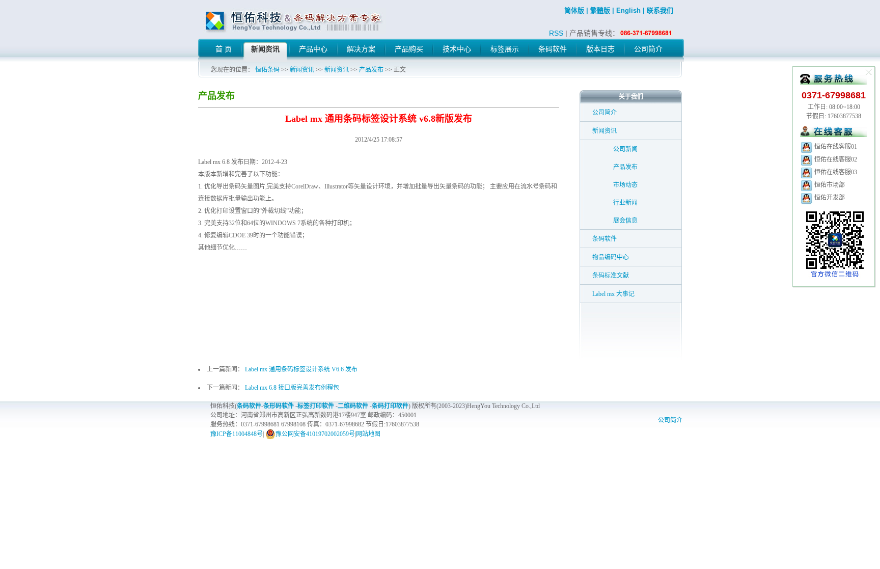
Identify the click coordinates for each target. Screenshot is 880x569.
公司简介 (604, 112)
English (628, 10)
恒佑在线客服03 (835, 172)
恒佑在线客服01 (835, 146)
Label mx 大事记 (613, 293)
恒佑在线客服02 (835, 159)
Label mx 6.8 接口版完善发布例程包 (292, 387)
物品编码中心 (610, 257)
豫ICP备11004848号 (236, 434)
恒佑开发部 (829, 197)
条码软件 (604, 238)
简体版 (574, 10)
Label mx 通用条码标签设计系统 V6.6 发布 (301, 369)
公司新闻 (625, 149)
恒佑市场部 (829, 184)
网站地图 (368, 434)
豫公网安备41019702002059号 (315, 434)
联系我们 (660, 10)
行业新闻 (625, 202)
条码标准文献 (610, 275)
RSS (556, 33)
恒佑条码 (267, 69)
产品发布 (371, 69)
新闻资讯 (302, 69)
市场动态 (625, 184)
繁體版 (600, 10)
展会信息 (625, 220)
